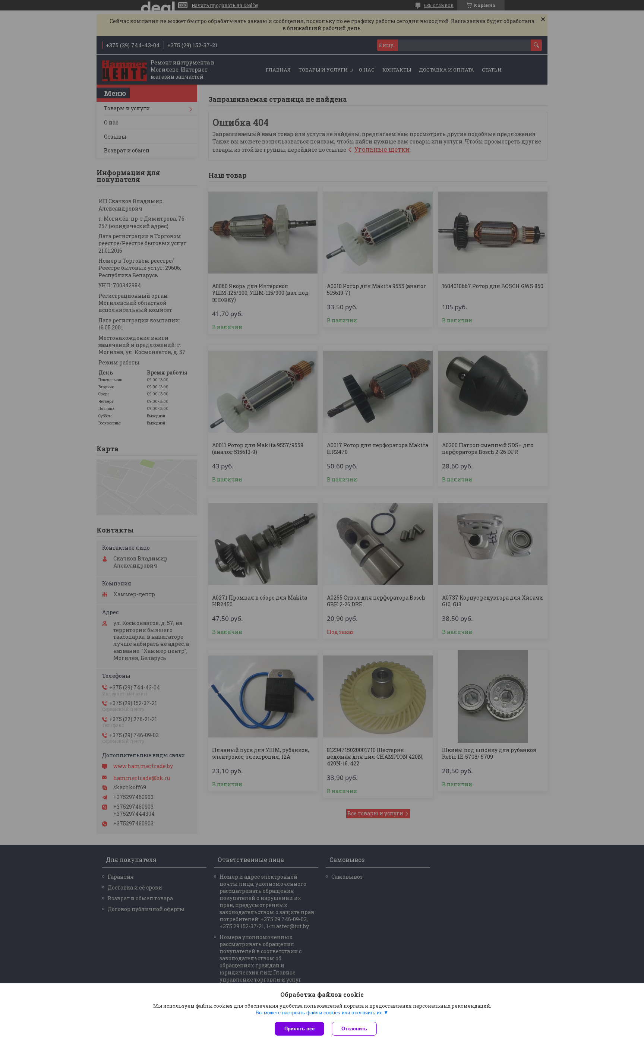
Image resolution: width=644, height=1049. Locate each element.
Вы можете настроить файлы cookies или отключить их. (319, 1012)
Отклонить (354, 1028)
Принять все (299, 1028)
